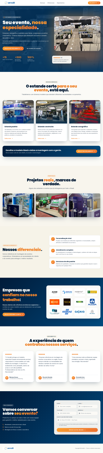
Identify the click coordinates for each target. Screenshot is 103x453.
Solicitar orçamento (12, 48)
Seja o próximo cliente (13, 314)
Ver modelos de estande (34, 48)
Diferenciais (51, 3)
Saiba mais (8, 138)
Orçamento (93, 3)
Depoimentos (60, 3)
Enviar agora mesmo (76, 430)
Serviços (42, 3)
